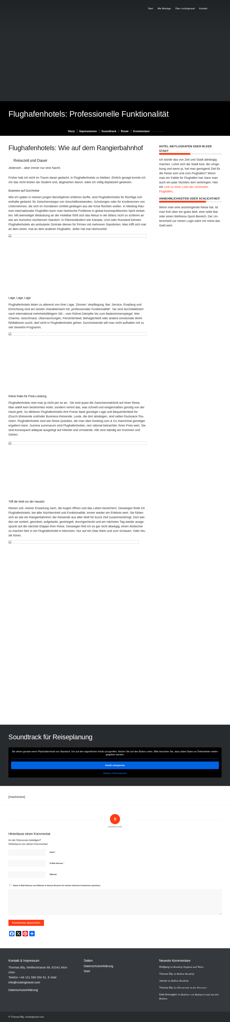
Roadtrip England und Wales (188, 966)
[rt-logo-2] (21, 8)
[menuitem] (150, 8)
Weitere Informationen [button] (115, 773)
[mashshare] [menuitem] (158, 131)
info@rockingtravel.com (24, 982)
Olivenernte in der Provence (192, 987)
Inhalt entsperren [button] (115, 765)
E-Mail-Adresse (57, 863)
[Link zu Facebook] (219, 8)
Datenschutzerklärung (23, 990)
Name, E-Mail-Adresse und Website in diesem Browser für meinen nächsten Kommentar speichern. (57, 885)
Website (53, 874)
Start (87, 971)
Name (53, 852)
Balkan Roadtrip (185, 973)
